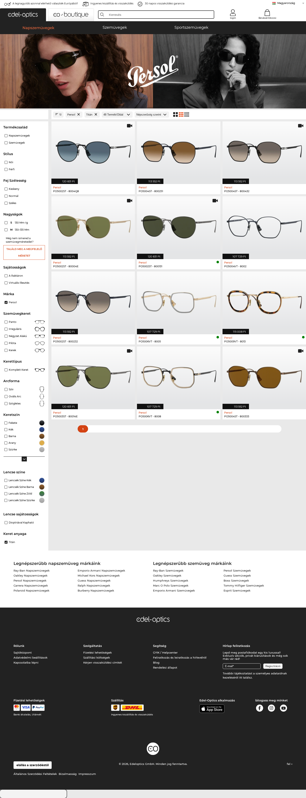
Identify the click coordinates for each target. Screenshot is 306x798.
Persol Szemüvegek (237, 570)
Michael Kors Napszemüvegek (99, 575)
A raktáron (16, 275)
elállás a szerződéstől (32, 765)
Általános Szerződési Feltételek (35, 774)
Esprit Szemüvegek (237, 590)
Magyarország (286, 3)
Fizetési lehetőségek (97, 652)
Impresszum (87, 774)
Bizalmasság (68, 774)
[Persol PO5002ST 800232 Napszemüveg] (93, 300)
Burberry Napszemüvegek (96, 590)
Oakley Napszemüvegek (30, 575)
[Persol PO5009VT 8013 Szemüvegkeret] (264, 300)
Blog (156, 662)
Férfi (12, 169)
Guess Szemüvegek (237, 575)
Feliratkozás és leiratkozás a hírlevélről (179, 657)
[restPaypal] (38, 708)
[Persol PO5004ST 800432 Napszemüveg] (264, 150)
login (233, 17)
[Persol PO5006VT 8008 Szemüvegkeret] (178, 376)
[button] (23, 14)
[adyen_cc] (17, 708)
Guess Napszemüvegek (94, 580)
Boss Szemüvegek (236, 580)
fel (289, 764)
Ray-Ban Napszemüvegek (32, 570)
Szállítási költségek (96, 657)
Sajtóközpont (23, 652)
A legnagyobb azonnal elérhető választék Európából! (45, 3)
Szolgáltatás (92, 646)
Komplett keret (18, 369)
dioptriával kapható (21, 522)
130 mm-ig (19, 222)
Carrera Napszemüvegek (31, 585)
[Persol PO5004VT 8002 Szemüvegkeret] (264, 225)
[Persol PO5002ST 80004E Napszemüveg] (93, 225)
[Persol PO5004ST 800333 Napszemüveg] (264, 376)
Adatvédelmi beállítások (30, 657)
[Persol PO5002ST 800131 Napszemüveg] (178, 225)
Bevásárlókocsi (267, 17)
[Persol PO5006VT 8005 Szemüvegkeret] (178, 300)
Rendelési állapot (165, 667)
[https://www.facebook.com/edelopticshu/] (259, 709)
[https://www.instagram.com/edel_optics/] (271, 709)
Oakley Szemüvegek (167, 575)
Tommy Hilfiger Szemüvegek (244, 585)
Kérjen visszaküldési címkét (102, 662)
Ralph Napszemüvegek (94, 585)
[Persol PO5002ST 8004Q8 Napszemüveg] (93, 150)
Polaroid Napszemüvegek (31, 590)
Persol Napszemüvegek (30, 580)
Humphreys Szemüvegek (170, 580)
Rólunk (19, 646)
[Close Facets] (24, 114)
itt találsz (245, 677)
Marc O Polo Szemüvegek (170, 585)
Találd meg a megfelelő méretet (24, 252)
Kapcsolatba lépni (26, 662)
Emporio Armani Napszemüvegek (101, 570)
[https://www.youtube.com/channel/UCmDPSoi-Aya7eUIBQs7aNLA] (283, 709)
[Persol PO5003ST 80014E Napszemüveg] (93, 376)
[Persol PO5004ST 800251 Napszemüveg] (178, 150)
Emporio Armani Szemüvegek (174, 590)
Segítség (159, 646)
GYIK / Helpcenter (165, 652)
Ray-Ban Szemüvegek (168, 570)
